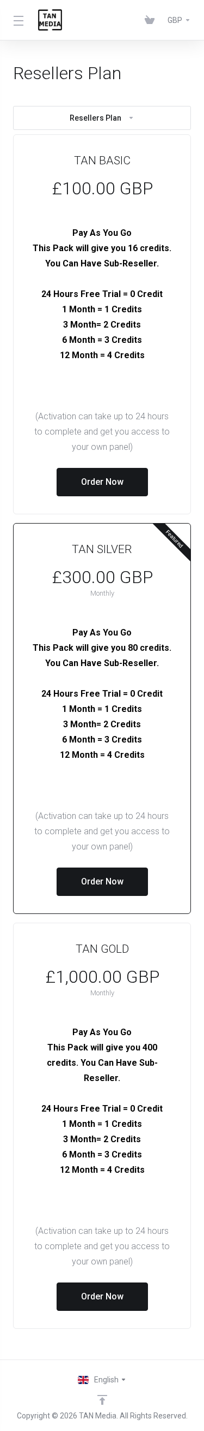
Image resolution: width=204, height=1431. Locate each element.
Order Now (102, 482)
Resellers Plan (95, 118)
